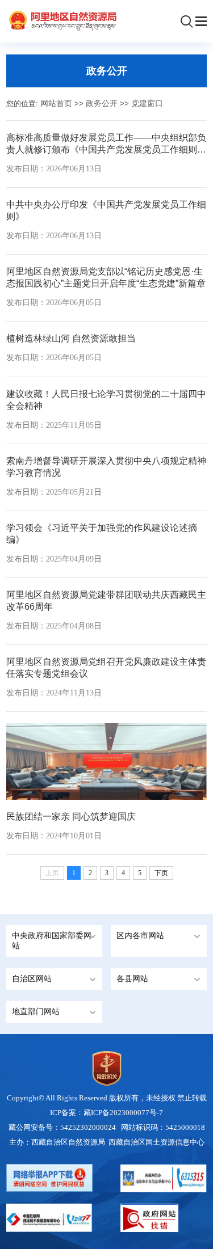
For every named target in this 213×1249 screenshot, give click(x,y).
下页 (161, 873)
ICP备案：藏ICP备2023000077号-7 (106, 1112)
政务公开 (102, 103)
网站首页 (56, 103)
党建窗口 (147, 103)
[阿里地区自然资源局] (61, 20)
